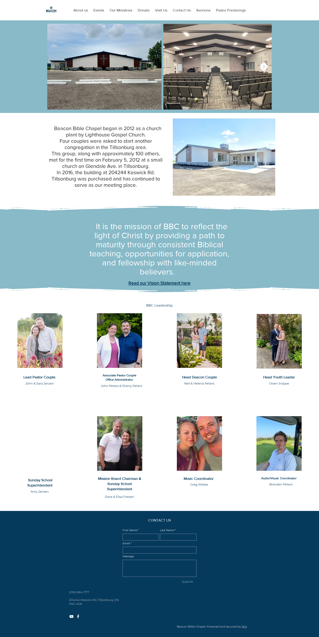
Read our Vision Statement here (159, 282)
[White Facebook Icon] (78, 616)
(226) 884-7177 (79, 592)
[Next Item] (263, 66)
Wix (244, 626)
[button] (81, 10)
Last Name (168, 530)
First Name (131, 530)
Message (128, 556)
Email (127, 543)
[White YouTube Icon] (71, 616)
